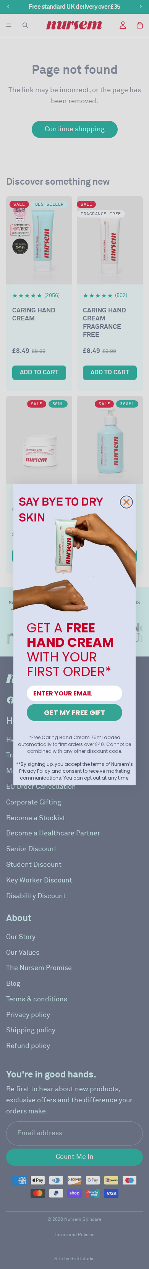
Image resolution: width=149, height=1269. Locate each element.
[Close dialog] (126, 502)
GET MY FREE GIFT (74, 712)
